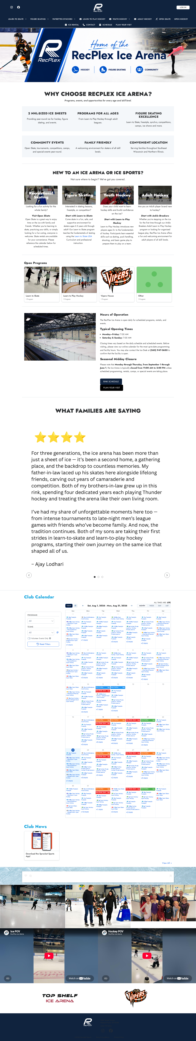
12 (118, 684)
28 (103, 614)
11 (103, 684)
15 (163, 684)
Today (69, 606)
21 (148, 717)
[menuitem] (17, 19)
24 (88, 750)
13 (133, 684)
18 (103, 717)
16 (73, 717)
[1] (95, 577)
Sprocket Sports (85, 1037)
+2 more (99, 678)
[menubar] (98, 22)
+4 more (114, 743)
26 (73, 614)
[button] (49, 638)
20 (133, 717)
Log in (183, 7)
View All (166, 863)
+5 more (114, 642)
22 (163, 717)
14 (148, 684)
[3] (102, 577)
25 (103, 750)
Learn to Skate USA (83, 236)
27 (88, 614)
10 (88, 684)
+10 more (85, 812)
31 (148, 614)
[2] (98, 577)
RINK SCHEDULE (111, 381)
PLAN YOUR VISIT (111, 387)
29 (118, 614)
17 (88, 717)
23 (73, 750)
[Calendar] (75, 606)
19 (118, 717)
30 (133, 614)
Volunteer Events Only (39, 638)
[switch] (29, 638)
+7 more (99, 709)
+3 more (129, 642)
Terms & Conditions (102, 1037)
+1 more (69, 645)
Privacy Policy (119, 1037)
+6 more (84, 712)
